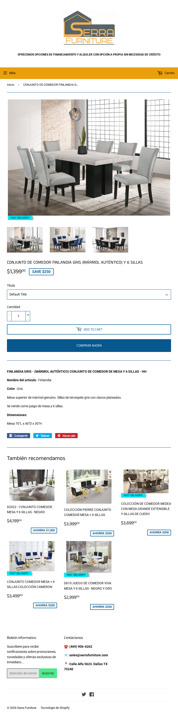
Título (11, 285)
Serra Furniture (26, 707)
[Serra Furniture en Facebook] (91, 695)
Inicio (10, 84)
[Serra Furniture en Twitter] (84, 695)
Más (12, 73)
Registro (48, 673)
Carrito (169, 73)
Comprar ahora (89, 345)
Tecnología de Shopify (55, 707)
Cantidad (13, 307)
